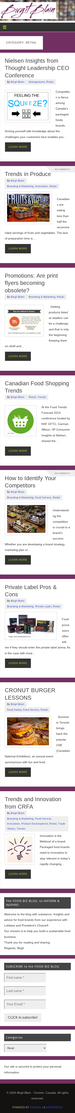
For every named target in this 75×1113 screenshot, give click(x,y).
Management (37, 82)
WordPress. (54, 1107)
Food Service (43, 497)
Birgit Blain (17, 82)
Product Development (34, 823)
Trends (42, 397)
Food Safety (14, 709)
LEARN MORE (18, 147)
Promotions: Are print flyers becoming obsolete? (31, 283)
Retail (50, 82)
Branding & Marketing (20, 186)
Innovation (41, 186)
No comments (62, 169)
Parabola (36, 1107)
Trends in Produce (28, 174)
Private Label (43, 606)
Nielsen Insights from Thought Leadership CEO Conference (37, 68)
